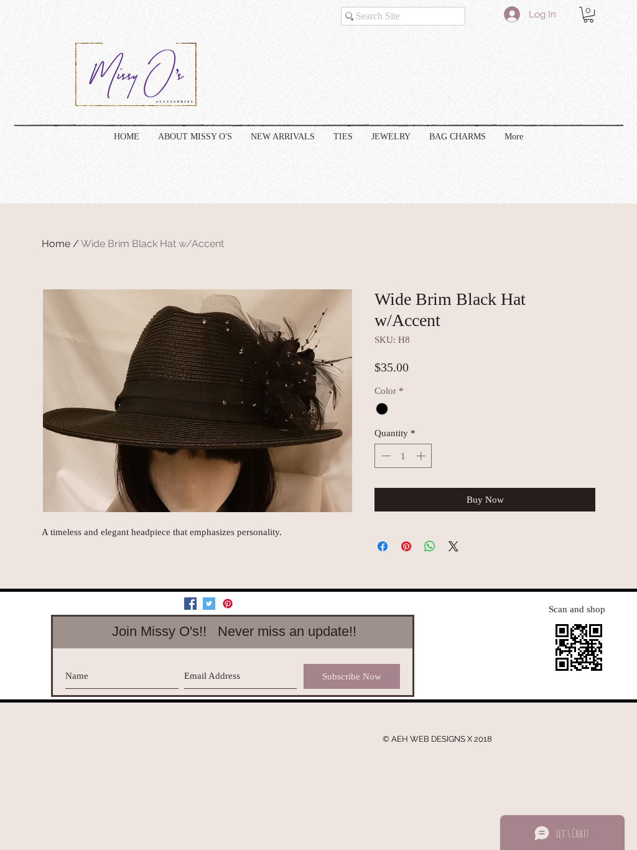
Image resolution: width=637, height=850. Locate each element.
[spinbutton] (403, 455)
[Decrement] (384, 455)
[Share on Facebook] (382, 546)
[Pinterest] (227, 603)
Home (56, 244)
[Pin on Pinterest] (406, 546)
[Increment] (422, 455)
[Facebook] (190, 603)
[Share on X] (453, 546)
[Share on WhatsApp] (429, 546)
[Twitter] (209, 603)
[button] (588, 14)
